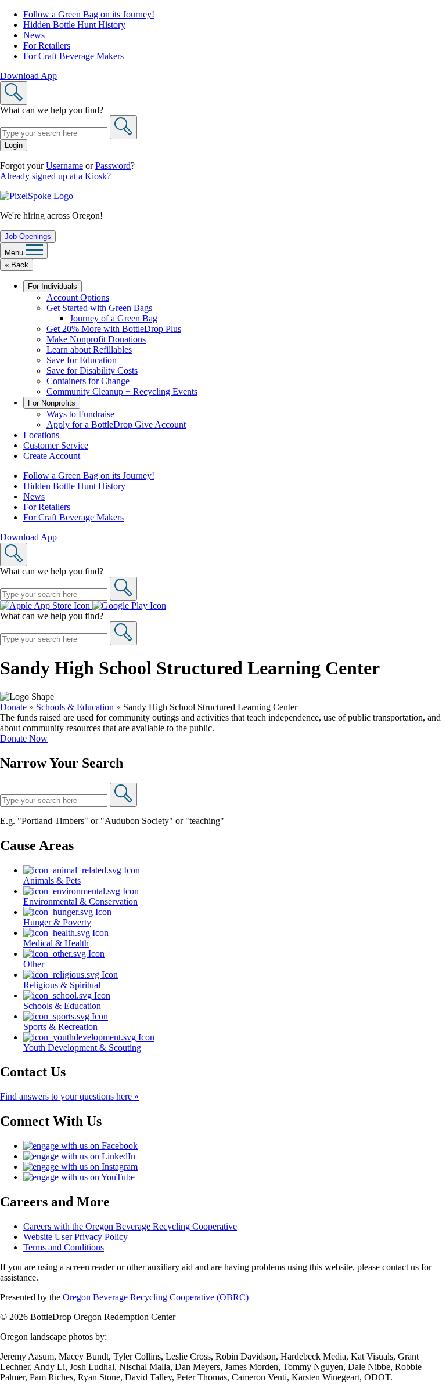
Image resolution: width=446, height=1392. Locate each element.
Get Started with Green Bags (99, 308)
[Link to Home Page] (36, 196)
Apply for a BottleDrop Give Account (116, 424)
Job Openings (28, 236)
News (34, 35)
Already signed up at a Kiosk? (55, 176)
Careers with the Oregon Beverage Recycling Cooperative (130, 1226)
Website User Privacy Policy (75, 1237)
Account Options (77, 297)
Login (14, 145)
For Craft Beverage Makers (73, 56)
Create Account (51, 456)
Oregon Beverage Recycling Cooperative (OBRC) (156, 1297)
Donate (13, 707)
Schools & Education (75, 707)
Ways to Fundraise (80, 414)
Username (64, 166)
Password (113, 166)
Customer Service (55, 445)
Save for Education (81, 360)
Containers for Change (88, 381)
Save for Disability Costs (92, 370)
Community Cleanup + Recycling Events (121, 391)
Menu (15, 252)
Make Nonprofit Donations (96, 339)
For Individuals (52, 286)
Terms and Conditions (63, 1247)
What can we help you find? (51, 110)
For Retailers (46, 45)
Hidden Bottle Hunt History (74, 25)
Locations (41, 435)
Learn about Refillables (89, 350)
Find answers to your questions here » (69, 1096)
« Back (16, 265)
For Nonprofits (51, 403)
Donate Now (24, 738)
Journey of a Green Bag (113, 318)
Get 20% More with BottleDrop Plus (113, 329)
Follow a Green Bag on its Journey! (88, 14)
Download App (28, 76)
